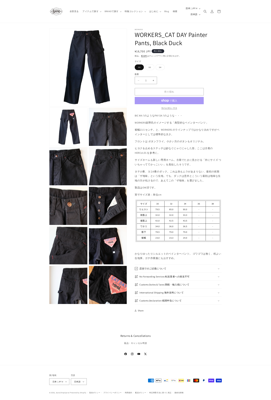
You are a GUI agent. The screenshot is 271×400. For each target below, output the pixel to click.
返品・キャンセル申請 (135, 343)
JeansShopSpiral (63, 393)
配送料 (144, 56)
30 (140, 68)
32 (151, 68)
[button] (92, 11)
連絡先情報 (179, 393)
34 (161, 68)
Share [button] (141, 310)
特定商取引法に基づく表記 (160, 393)
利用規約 (128, 393)
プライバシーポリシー (112, 393)
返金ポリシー (94, 393)
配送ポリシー (140, 393)
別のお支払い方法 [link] (169, 108)
